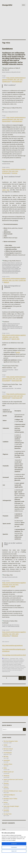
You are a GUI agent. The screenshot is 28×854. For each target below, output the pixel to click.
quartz (22, 668)
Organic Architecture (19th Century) (13, 779)
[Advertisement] (14, 22)
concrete (20, 662)
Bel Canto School (8, 749)
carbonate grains (6, 662)
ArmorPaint (7, 760)
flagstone (4, 665)
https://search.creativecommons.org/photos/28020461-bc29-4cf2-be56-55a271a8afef (14, 584)
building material (9, 661)
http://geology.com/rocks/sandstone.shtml (14, 655)
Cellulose (6, 787)
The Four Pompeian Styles (11, 741)
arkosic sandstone (20, 660)
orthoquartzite (14, 668)
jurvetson (14, 173)
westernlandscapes (17, 81)
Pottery (6, 802)
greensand (22, 665)
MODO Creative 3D (8, 771)
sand (16, 670)
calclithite (21, 661)
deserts (15, 664)
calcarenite (16, 661)
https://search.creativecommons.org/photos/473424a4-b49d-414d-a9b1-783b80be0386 (14, 395)
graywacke (16, 665)
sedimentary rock (6, 671)
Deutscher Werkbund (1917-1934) (13, 791)
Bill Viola (6, 756)
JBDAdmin (6, 658)
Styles (3, 829)
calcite (4, 190)
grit (3, 667)
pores (19, 668)
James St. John (15, 339)
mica (21, 667)
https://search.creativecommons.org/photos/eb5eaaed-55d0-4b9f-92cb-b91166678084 (14, 119)
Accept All (14, 843)
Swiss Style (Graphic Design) (11, 806)
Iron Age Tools (7, 814)
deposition (11, 664)
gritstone (6, 667)
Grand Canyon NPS (17, 380)
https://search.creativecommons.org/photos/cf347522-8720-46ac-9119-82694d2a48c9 (14, 171)
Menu (23, 5)
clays (7, 190)
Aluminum (6, 775)
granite (18, 352)
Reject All (14, 851)
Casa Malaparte (8, 752)
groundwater (11, 667)
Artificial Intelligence (9, 794)
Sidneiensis (15, 635)
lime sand (17, 667)
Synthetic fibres (8, 764)
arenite (20, 658)
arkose (14, 660)
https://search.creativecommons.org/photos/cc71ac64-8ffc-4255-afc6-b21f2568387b (14, 378)
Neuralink (6, 810)
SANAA (5, 745)
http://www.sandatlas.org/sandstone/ (12, 645)
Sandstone (7, 49)
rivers (13, 670)
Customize (14, 847)
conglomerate (5, 664)
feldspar (19, 664)
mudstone (8, 668)
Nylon (5, 768)
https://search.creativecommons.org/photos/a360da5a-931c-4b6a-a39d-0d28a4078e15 (14, 633)
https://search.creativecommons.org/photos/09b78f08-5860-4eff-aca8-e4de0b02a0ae (14, 79)
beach (3, 661)
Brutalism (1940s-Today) (10, 798)
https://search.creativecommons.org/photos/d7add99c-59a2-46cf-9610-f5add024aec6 (14, 337)
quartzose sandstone (6, 670)
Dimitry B (6, 282)
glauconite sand (10, 665)
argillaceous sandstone (7, 660)
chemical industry (14, 662)
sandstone (19, 670)
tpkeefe (13, 586)
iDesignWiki (7, 5)
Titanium (6, 783)
